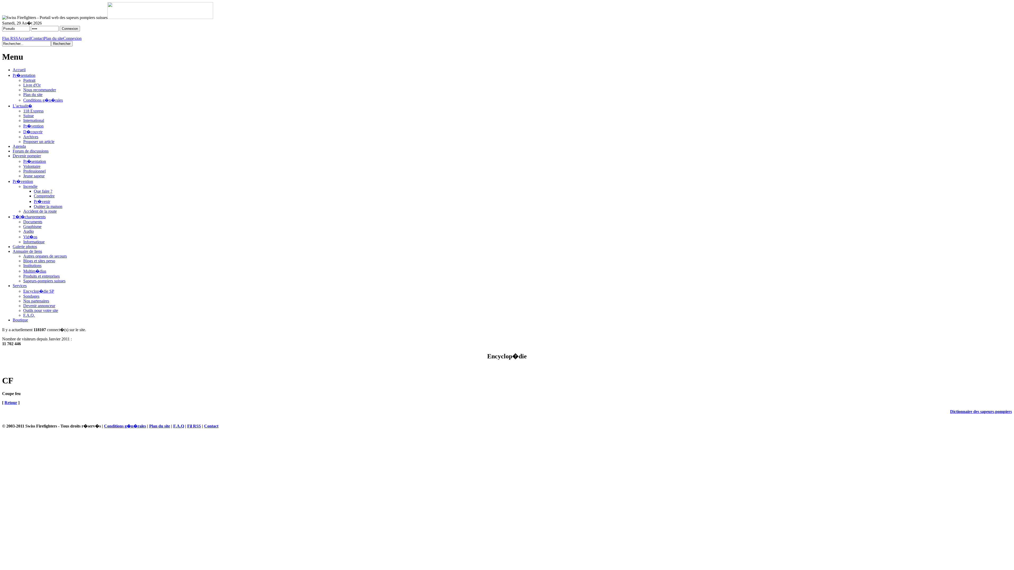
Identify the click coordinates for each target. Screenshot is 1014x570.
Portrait (29, 80)
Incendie (30, 186)
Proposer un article (38, 141)
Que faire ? (43, 191)
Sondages (31, 296)
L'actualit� (22, 106)
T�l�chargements (29, 217)
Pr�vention (33, 126)
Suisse (28, 115)
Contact (37, 38)
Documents (32, 222)
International (33, 120)
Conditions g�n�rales (43, 100)
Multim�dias (34, 271)
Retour (10, 402)
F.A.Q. (29, 315)
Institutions (32, 265)
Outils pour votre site (40, 310)
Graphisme (32, 226)
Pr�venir (42, 201)
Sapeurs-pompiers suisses (44, 281)
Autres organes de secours (45, 256)
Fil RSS (194, 426)
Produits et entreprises (41, 276)
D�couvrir (33, 132)
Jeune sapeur (34, 176)
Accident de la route (40, 211)
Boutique (20, 320)
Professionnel (34, 171)
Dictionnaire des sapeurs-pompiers (981, 411)
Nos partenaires (36, 301)
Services (20, 285)
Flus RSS (10, 38)
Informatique (34, 242)
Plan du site (53, 38)
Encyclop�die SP (38, 291)
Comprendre (44, 196)
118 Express (33, 111)
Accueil (24, 38)
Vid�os (30, 237)
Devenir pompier (27, 156)
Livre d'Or (32, 85)
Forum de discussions (31, 151)
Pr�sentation (24, 75)
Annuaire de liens (27, 251)
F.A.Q (178, 426)
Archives (30, 137)
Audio (28, 231)
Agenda (19, 146)
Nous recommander (39, 90)
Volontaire (31, 166)
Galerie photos (25, 246)
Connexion (72, 38)
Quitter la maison (48, 206)
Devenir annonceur (39, 305)
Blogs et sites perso (39, 261)
